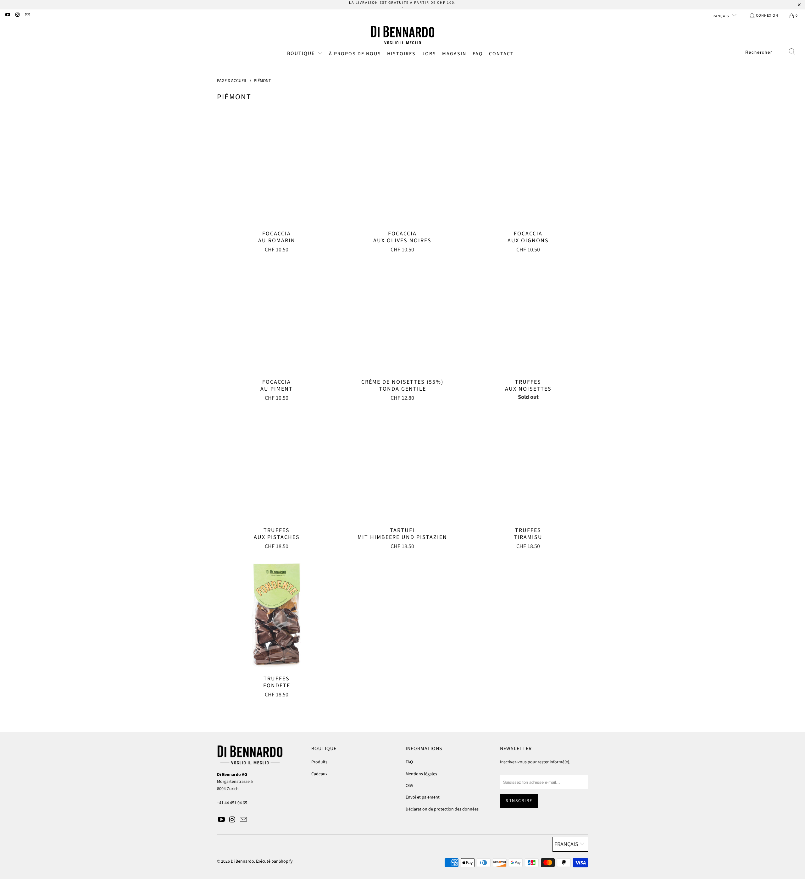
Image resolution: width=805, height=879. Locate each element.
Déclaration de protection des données (442, 809)
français (720, 16)
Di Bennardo (242, 861)
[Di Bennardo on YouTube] (7, 15)
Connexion (767, 15)
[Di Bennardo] (402, 35)
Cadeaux (319, 774)
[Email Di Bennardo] (27, 15)
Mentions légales (421, 774)
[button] (305, 54)
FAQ (409, 762)
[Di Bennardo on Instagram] (17, 15)
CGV (409, 786)
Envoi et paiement (423, 797)
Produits (319, 762)
